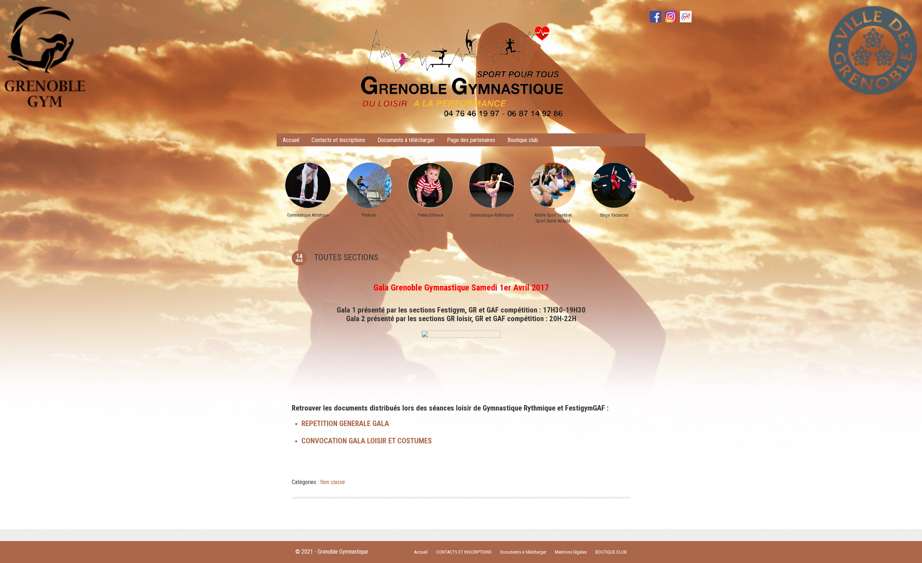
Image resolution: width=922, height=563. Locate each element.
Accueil (291, 140)
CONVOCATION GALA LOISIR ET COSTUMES (366, 440)
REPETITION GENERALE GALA (345, 423)
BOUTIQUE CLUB (611, 552)
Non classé (332, 482)
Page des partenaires (471, 140)
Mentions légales (571, 552)
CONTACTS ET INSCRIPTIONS (464, 552)
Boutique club (522, 140)
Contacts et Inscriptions (338, 140)
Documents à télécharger (406, 140)
